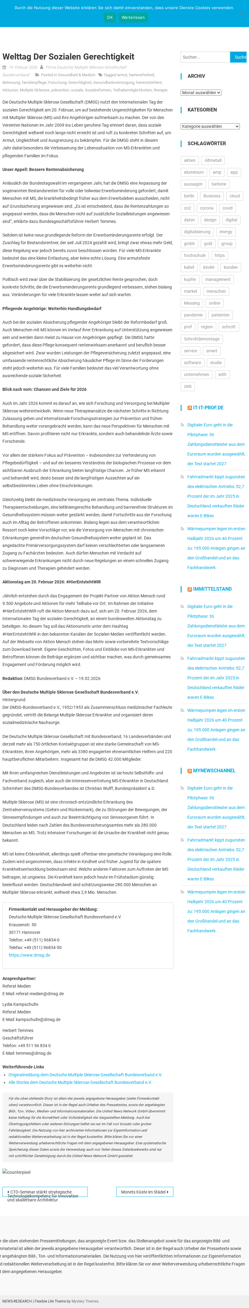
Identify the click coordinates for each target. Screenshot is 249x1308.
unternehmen (196, 374)
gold (208, 243)
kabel (189, 267)
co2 (187, 208)
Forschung (57, 82)
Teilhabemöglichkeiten (132, 90)
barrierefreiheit (141, 75)
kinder (209, 267)
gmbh (189, 243)
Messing (192, 303)
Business (211, 195)
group (227, 243)
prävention (60, 90)
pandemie (193, 314)
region (207, 326)
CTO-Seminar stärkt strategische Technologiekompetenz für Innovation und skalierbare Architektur (42, 1193)
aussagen (193, 184)
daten (189, 219)
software (192, 362)
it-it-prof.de (208, 408)
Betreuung (11, 82)
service (190, 350)
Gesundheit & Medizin (76, 75)
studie (216, 362)
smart (211, 350)
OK (110, 17)
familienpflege (34, 82)
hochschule (195, 255)
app (234, 172)
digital (231, 219)
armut (122, 75)
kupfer (190, 279)
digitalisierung (197, 231)
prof (188, 326)
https (220, 255)
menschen (216, 291)
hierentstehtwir (149, 82)
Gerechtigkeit (79, 82)
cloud (235, 195)
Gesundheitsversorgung (113, 82)
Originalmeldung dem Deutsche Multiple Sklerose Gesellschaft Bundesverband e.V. (85, 1074)
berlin (189, 195)
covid (228, 208)
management (217, 279)
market (190, 291)
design (210, 219)
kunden (231, 267)
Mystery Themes (85, 1301)
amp (217, 172)
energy (226, 231)
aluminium (194, 172)
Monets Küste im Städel (143, 1192)
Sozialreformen (98, 90)
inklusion (10, 90)
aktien (190, 160)
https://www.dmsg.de (29, 955)
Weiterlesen (133, 17)
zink (188, 386)
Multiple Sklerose (34, 90)
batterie (219, 184)
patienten (221, 314)
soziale (77, 90)
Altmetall (213, 160)
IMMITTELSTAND (212, 589)
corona (206, 208)
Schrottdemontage (202, 338)
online (214, 303)
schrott (229, 326)
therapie (161, 90)
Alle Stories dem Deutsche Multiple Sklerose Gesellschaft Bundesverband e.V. (80, 1082)
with (222, 374)
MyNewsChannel (214, 771)
